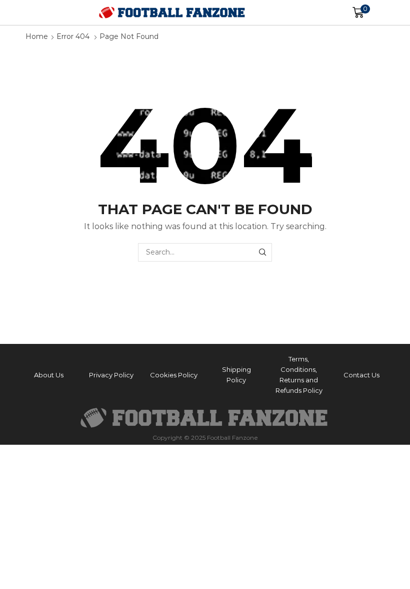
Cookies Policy (174, 375)
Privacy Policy (111, 375)
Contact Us (362, 375)
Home (37, 36)
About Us (49, 375)
